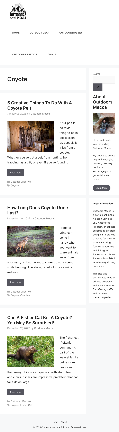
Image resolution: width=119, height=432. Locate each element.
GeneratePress (78, 427)
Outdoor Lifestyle (24, 54)
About (52, 54)
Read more (15, 172)
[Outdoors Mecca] (18, 11)
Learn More (102, 188)
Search (96, 73)
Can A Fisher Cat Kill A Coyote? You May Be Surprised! (39, 320)
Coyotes (25, 295)
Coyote (15, 185)
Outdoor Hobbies (71, 32)
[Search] (97, 87)
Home (16, 32)
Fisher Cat (26, 405)
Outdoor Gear (39, 32)
